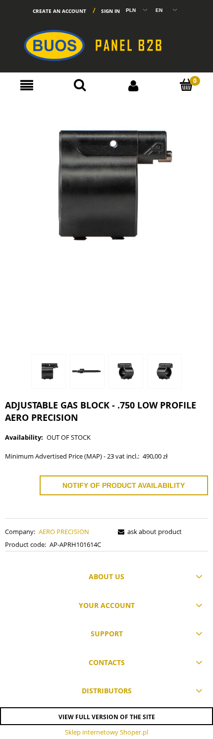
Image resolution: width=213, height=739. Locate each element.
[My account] (133, 85)
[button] (26, 85)
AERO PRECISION (64, 531)
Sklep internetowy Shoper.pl (106, 732)
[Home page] (106, 41)
